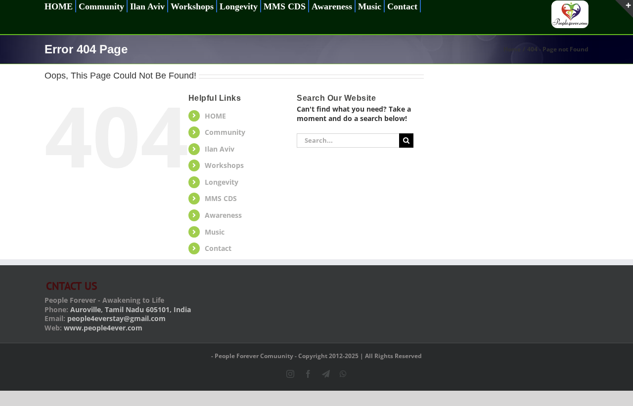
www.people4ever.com (103, 327)
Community (225, 132)
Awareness (223, 215)
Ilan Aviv (219, 149)
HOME (215, 116)
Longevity (221, 182)
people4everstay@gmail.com (116, 318)
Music (215, 232)
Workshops (224, 165)
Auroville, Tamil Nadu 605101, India (130, 309)
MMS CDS (221, 198)
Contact (218, 248)
